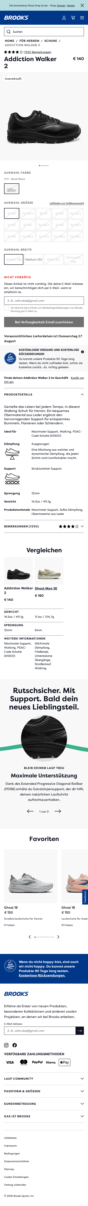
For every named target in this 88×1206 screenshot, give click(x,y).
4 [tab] (40, 937)
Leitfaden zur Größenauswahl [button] (67, 203)
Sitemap (9, 1169)
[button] (44, 116)
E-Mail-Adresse (13, 1023)
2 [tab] (36, 937)
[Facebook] (14, 1045)
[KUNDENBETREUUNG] (44, 1104)
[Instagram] (6, 1045)
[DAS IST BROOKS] (44, 1116)
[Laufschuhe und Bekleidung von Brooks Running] (16, 18)
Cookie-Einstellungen (16, 1177)
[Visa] (10, 1062)
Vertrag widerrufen (15, 1184)
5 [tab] (42, 937)
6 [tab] (44, 937)
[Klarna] (51, 1062)
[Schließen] (82, 5)
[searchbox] (47, 32)
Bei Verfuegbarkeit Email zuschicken (44, 322)
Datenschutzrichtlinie (16, 1161)
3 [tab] (38, 937)
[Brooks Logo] (44, 994)
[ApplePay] (64, 1062)
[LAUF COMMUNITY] (44, 1078)
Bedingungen (12, 1153)
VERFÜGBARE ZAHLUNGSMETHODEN (34, 1054)
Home (9, 40)
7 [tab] (46, 937)
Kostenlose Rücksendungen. (42, 975)
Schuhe (50, 40)
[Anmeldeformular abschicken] (80, 1031)
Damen (61, 5)
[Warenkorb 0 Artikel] (73, 18)
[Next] (58, 811)
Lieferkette (10, 1137)
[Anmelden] (64, 17)
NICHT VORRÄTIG (17, 277)
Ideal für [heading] (10, 431)
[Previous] (30, 811)
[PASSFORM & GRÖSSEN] (44, 1091)
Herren (71, 5)
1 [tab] (34, 937)
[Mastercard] (23, 1062)
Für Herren (29, 40)
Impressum (10, 1145)
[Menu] (82, 17)
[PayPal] (37, 1062)
